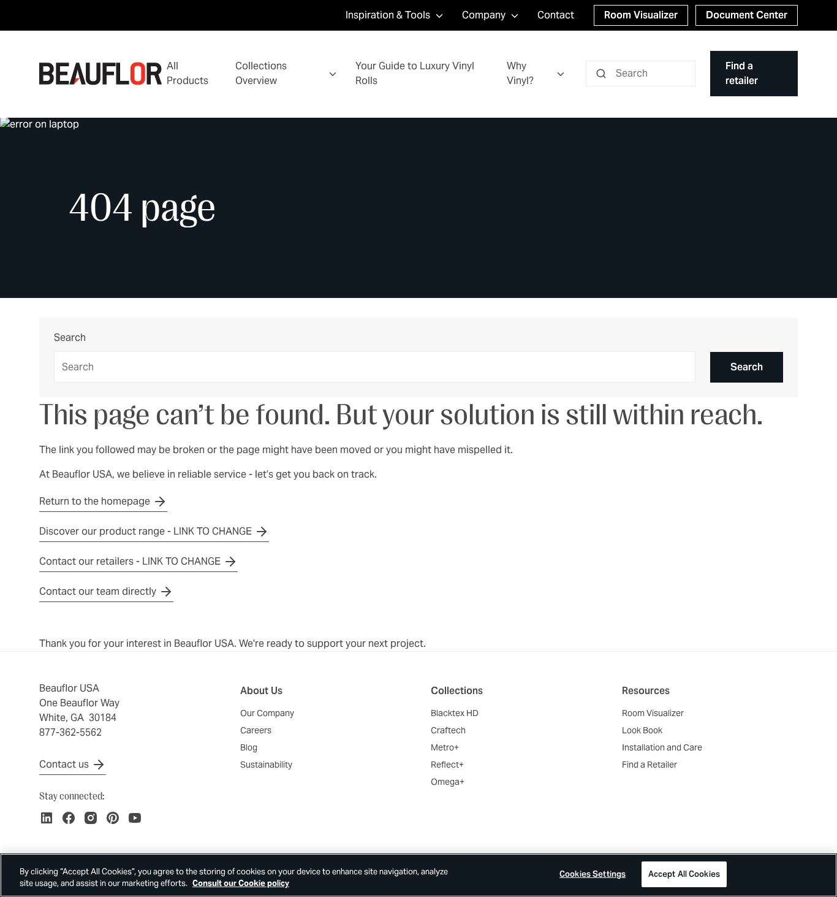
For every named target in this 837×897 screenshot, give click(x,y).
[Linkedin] (46, 818)
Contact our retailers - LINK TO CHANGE (130, 561)
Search (70, 338)
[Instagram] (90, 818)
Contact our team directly (97, 591)
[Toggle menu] (332, 74)
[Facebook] (68, 818)
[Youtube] (134, 818)
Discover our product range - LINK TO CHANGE (145, 531)
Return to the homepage (94, 501)
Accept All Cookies (684, 874)
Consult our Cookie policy (240, 884)
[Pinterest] (112, 818)
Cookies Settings (592, 874)
